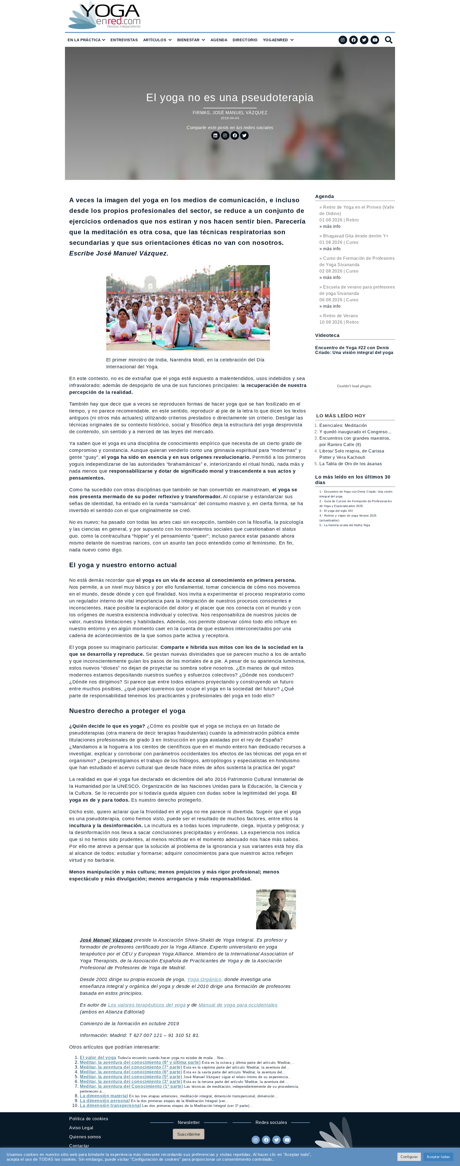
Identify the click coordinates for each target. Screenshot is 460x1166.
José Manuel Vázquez (239, 112)
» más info (329, 226)
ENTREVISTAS (124, 40)
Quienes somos (85, 1137)
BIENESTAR (188, 40)
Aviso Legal (81, 1128)
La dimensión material (104, 1096)
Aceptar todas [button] (438, 1157)
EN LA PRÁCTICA (84, 40)
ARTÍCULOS (154, 40)
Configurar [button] (409, 1157)
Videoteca (327, 335)
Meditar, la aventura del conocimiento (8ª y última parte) (140, 1062)
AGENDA (219, 40)
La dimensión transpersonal (110, 1105)
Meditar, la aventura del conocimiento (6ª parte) (131, 1072)
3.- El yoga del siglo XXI (336, 510)
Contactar (79, 1146)
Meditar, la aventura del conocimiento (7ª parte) (131, 1067)
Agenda (324, 196)
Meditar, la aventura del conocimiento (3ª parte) (131, 1081)
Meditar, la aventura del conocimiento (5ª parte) (131, 1076)
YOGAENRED (275, 40)
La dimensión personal (105, 1100)
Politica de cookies (88, 1118)
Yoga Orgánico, (205, 979)
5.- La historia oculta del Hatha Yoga (344, 525)
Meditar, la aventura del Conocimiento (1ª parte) (131, 1086)
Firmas (201, 112)
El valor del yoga (98, 1057)
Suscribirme (188, 1134)
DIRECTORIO (245, 40)
